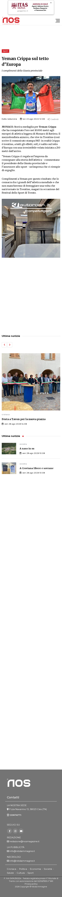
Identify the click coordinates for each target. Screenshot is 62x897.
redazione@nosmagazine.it (24, 841)
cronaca (6, 414)
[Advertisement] (31, 296)
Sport (31, 872)
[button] (4, 344)
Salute (10, 872)
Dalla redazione (9, 119)
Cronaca (11, 869)
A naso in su (27, 448)
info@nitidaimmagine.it (22, 851)
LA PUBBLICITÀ (15, 847)
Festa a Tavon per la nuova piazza (23, 419)
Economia (35, 869)
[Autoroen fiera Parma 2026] (31, 228)
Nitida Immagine (39, 887)
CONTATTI (15, 815)
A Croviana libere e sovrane (36, 468)
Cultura (21, 872)
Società (48, 869)
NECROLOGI (14, 857)
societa (23, 444)
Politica (23, 869)
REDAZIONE (14, 837)
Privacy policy (31, 884)
